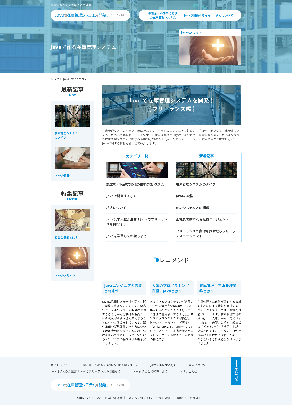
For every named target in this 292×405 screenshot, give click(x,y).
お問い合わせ (188, 371)
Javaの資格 (184, 196)
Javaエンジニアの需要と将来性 (123, 288)
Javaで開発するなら (197, 15)
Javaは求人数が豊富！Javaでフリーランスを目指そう (136, 221)
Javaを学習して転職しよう (126, 236)
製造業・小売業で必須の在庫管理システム (163, 15)
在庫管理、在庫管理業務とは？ (218, 288)
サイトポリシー (61, 365)
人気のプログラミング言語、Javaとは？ (170, 288)
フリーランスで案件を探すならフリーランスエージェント (206, 233)
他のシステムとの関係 (192, 207)
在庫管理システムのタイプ (196, 184)
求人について (224, 15)
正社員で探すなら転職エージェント (202, 219)
